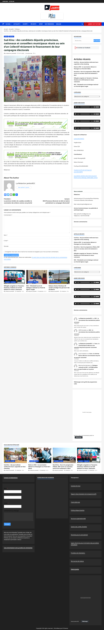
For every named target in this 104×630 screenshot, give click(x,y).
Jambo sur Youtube (94, 24)
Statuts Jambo (75, 569)
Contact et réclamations (11, 477)
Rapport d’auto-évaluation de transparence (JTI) (83, 494)
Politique (11, 36)
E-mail (6, 240)
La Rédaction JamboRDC (10, 53)
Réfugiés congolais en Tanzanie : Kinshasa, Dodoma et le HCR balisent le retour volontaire (14, 287)
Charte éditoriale (75, 502)
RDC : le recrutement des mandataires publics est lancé (87, 320)
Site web (6, 246)
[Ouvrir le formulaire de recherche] (82, 24)
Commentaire (8, 215)
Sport (41, 24)
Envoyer (7, 524)
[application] (87, 107)
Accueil (8, 24)
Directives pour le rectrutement (79, 535)
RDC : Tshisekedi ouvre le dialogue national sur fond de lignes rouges (35, 287)
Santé (37, 461)
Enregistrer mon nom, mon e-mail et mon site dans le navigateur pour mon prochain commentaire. (32, 251)
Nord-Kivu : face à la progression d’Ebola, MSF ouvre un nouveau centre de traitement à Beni (87, 73)
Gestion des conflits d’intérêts (79, 526)
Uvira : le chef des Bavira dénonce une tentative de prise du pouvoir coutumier (86, 345)
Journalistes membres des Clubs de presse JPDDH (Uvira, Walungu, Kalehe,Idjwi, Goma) (85, 176)
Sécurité (33, 24)
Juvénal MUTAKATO (79, 138)
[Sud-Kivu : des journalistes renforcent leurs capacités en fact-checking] (15, 455)
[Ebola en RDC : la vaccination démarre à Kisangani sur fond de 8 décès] (39, 455)
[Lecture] (75, 107)
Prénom (6, 494)
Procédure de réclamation (78, 553)
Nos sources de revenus (77, 561)
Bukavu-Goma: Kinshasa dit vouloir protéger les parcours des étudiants (59, 287)
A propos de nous (75, 486)
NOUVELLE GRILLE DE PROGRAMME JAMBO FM (84, 435)
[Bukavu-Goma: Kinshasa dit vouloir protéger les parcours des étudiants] (59, 277)
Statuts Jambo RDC (75, 621)
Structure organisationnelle (78, 518)
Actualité (17, 24)
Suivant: (56, 201)
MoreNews (57, 628)
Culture (6, 36)
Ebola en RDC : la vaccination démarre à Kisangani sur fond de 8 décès (39, 466)
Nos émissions (49, 24)
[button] (3, 24)
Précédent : (18, 201)
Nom (5, 235)
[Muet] (94, 107)
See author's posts (23, 187)
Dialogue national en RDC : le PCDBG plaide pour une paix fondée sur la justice (86, 367)
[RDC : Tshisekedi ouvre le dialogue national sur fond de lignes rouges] (36, 277)
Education (52, 282)
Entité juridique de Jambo (77, 510)
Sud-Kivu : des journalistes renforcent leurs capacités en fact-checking (15, 466)
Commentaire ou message (11, 510)
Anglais (58, 24)
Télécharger (78, 437)
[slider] (97, 107)
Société (25, 24)
